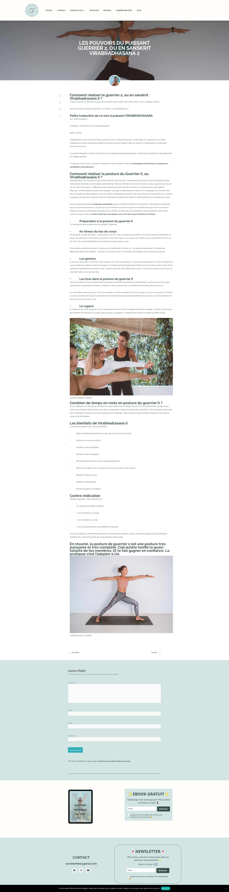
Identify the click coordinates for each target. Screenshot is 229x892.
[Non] (226, 888)
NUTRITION (94, 10)
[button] (60, 96)
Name (70, 710)
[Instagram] (81, 870)
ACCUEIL (49, 10)
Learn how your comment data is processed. (114, 761)
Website (71, 736)
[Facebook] (74, 870)
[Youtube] (88, 870)
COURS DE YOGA (76, 10)
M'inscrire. (163, 809)
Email (70, 723)
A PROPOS (61, 10)
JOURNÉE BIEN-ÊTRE (124, 10)
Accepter (165, 888)
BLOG (139, 10)
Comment (72, 683)
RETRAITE (107, 10)
